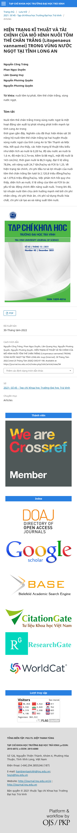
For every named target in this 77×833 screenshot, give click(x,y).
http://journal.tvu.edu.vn (22, 784)
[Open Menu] (3, 3)
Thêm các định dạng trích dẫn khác (24, 370)
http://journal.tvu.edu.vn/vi (34, 781)
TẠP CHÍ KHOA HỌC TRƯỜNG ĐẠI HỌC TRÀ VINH (36, 3)
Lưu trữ (23, 11)
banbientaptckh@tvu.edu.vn (33, 771)
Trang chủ (9, 11)
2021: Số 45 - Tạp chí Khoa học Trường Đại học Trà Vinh (33, 15)
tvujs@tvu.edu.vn (17, 775)
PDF (11, 313)
